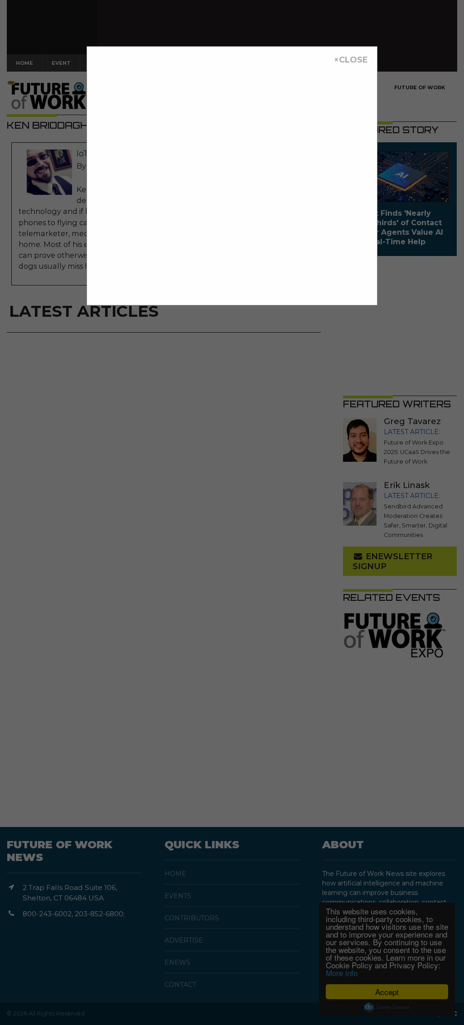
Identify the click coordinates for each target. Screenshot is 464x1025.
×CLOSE (351, 60)
